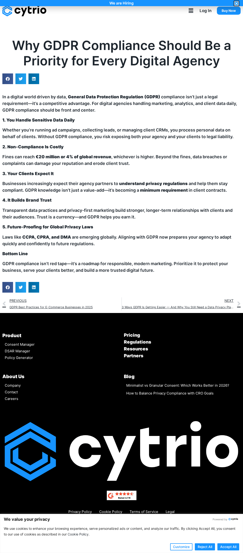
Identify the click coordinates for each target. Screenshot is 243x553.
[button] (190, 10)
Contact (11, 392)
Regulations (137, 342)
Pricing (132, 335)
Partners (133, 355)
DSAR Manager (17, 351)
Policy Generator (19, 357)
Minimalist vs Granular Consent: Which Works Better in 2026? (177, 385)
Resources (136, 349)
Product (11, 335)
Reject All (205, 547)
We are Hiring (121, 3)
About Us (13, 376)
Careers (11, 398)
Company (13, 385)
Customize (181, 547)
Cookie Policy (78, 534)
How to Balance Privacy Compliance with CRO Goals (170, 393)
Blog (129, 376)
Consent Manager (20, 344)
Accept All (228, 547)
